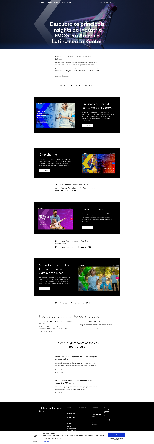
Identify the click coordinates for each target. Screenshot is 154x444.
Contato (93, 416)
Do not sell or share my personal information (116, 439)
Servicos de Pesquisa (71, 430)
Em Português (58, 373)
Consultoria (69, 409)
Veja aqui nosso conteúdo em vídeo (88, 328)
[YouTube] (109, 420)
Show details (46, 441)
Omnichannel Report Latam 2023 (74, 185)
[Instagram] (105, 420)
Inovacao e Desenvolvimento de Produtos (71, 425)
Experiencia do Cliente (72, 421)
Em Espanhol (58, 369)
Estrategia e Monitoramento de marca (71, 417)
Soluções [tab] (49, 2)
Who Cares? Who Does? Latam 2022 (75, 303)
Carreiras (106, 2)
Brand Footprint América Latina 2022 (75, 247)
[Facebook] (107, 420)
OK (116, 434)
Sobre (101, 2)
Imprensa (94, 426)
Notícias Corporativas (96, 414)
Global (110, 2)
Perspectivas (57, 2)
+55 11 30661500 (108, 417)
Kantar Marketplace (66, 2)
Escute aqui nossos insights (45, 331)
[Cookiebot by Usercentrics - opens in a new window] (35, 442)
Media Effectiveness (71, 428)
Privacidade (94, 424)
